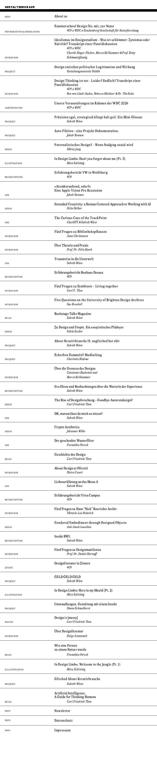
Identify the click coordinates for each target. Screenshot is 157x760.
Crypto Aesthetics (66, 427)
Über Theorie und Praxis (71, 245)
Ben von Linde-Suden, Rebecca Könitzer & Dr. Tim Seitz (100, 93)
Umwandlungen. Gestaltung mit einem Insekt (85, 604)
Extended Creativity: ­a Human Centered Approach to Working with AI (102, 204)
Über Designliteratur (68, 631)
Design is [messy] (66, 618)
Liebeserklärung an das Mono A (76, 482)
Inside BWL (62, 536)
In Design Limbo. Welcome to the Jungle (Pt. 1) (87, 664)
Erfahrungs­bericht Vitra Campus (77, 495)
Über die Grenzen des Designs (75, 368)
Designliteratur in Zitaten (72, 563)
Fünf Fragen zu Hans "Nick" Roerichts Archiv (85, 509)
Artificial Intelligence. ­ (70, 693)
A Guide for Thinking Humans (75, 697)
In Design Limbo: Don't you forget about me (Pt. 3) (89, 159)
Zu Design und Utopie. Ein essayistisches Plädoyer (89, 327)
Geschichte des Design (70, 454)
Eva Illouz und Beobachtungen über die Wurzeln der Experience (98, 386)
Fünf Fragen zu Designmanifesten (77, 550)
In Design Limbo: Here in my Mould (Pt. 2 (82, 590)
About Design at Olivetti (71, 468)
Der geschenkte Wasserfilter (74, 440)
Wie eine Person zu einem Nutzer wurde (70, 647)
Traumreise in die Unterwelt (74, 259)
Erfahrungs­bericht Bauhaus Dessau (78, 272)
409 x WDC (74, 89)
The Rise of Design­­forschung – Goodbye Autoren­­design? (93, 400)
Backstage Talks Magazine (72, 314)
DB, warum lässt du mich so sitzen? (78, 414)
